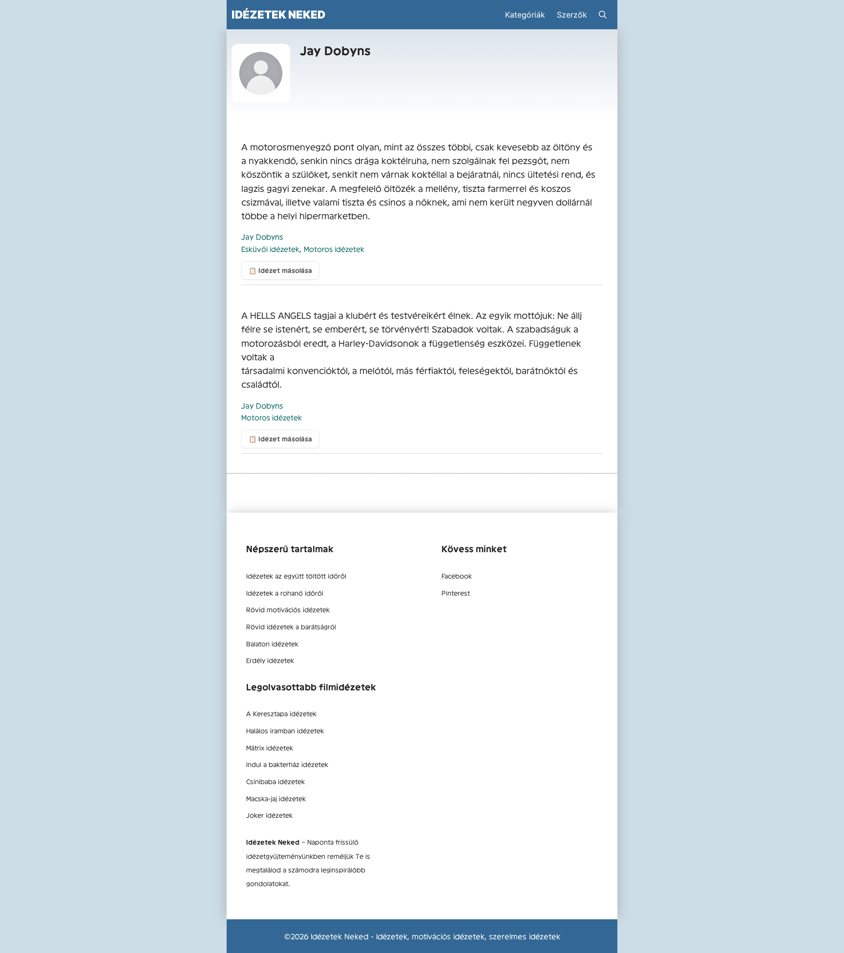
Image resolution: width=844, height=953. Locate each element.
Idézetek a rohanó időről (284, 593)
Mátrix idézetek (269, 747)
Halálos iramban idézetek (285, 730)
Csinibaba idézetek (275, 781)
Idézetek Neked (278, 14)
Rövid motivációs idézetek (288, 609)
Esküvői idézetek (270, 249)
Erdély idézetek (270, 660)
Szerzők (572, 15)
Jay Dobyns (262, 236)
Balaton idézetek (272, 643)
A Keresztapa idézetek (281, 713)
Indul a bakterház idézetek (287, 764)
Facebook (457, 576)
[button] (602, 14)
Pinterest (456, 593)
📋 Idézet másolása (280, 270)
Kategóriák (525, 15)
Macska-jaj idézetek (276, 798)
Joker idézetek (269, 815)
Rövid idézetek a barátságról (291, 626)
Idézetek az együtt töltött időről (296, 576)
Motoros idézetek (334, 249)
